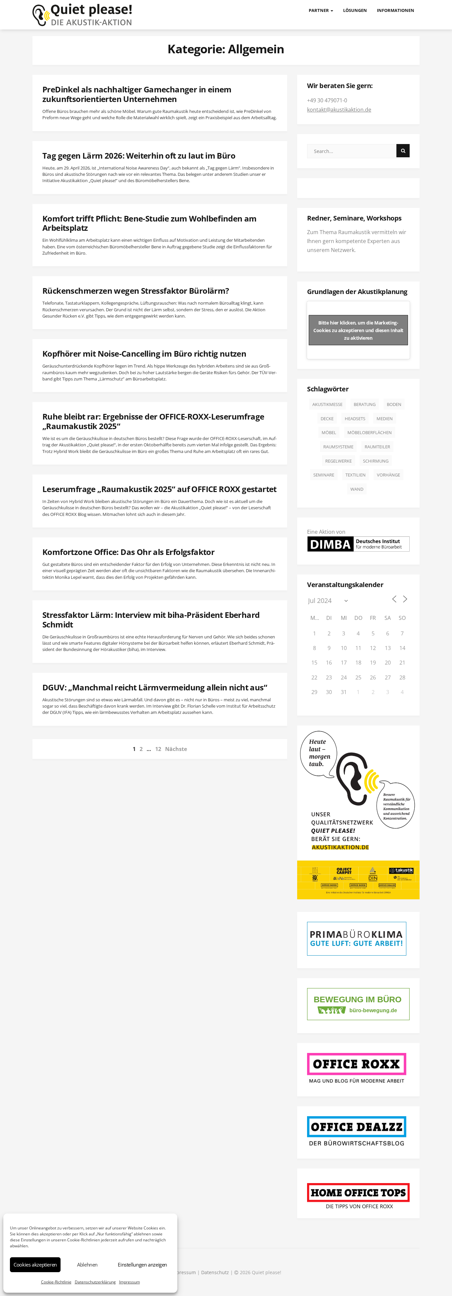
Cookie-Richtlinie (56, 1282)
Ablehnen (87, 1264)
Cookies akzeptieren (35, 1264)
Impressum (129, 1282)
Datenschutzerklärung (95, 1282)
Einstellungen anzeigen (142, 1264)
